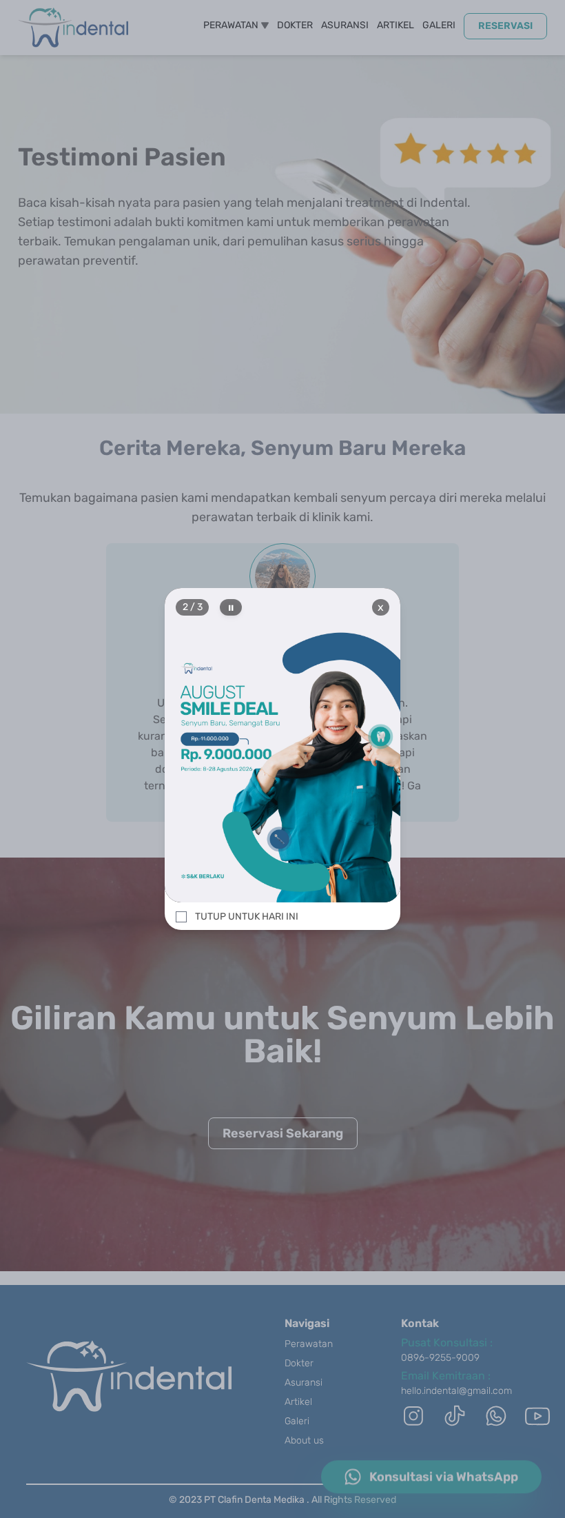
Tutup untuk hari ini (246, 916)
